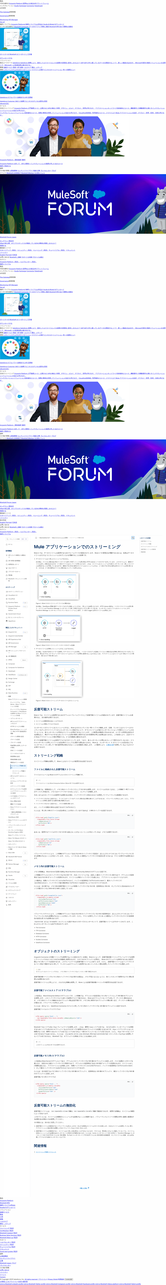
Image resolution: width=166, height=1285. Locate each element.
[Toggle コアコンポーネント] (9, 718)
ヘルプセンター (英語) (7, 1242)
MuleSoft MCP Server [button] (15, 857)
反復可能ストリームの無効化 (148, 549)
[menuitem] (83, 29)
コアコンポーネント (16, 718)
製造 (1, 1214)
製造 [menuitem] (14, 67)
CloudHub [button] (11, 599)
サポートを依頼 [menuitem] (27, 257)
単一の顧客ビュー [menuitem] (69, 70)
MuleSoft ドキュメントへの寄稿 (17, 580)
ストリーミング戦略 (146, 544)
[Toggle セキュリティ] (7, 844)
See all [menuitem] (2, 22)
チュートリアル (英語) (7, 1247)
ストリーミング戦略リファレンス (19, 772)
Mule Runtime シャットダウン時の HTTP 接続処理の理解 (18, 731)
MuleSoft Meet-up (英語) (9, 1238)
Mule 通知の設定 (15, 801)
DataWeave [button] (12, 674)
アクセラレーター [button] (13, 887)
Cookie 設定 (68, 1279)
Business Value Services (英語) (10, 1235)
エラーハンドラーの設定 (17, 786)
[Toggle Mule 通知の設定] (9, 801)
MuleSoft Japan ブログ (8, 1263)
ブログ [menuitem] (53, 171)
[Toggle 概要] (7, 696)
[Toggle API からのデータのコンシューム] (9, 776)
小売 (1, 1217)
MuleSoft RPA (5, 1203)
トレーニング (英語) (7, 1228)
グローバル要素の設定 (17, 736)
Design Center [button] (12, 678)
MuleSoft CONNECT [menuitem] (14, 173)
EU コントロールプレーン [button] (16, 617)
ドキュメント (70, 250)
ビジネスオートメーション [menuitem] (53, 70)
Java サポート (12, 568)
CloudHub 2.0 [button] (12, 595)
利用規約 (61, 1279)
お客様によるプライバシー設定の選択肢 (14, 1282)
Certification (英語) (6, 1231)
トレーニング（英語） (40, 250)
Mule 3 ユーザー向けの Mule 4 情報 (17, 848)
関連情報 (143, 552)
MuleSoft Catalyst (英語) (8, 1233)
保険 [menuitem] (21, 67)
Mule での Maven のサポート (17, 838)
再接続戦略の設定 (15, 759)
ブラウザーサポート (14, 571)
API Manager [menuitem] (13, 20)
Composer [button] (11, 664)
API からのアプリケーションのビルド (18, 722)
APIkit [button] (10, 660)
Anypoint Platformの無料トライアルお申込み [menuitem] (27, 24)
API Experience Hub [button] (14, 639)
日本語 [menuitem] (14, 255)
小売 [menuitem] (18, 67)
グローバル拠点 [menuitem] (38, 257)
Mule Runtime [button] (12, 693)
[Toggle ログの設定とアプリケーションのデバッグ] (9, 796)
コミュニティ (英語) (7, 1245)
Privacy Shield (53, 1279)
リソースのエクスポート (17, 753)
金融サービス (4, 1212)
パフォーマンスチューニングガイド (17, 826)
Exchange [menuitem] (22, 6)
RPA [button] (9, 868)
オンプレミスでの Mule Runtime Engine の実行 (15, 831)
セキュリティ (12, 844)
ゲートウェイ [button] (12, 894)
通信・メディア (5, 1224)
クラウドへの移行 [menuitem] (38, 70)
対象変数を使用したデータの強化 (18, 746)
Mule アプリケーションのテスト (18, 808)
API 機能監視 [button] (12, 656)
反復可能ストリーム (146, 541)
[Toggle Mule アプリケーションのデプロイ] (7, 820)
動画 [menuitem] (35, 171)
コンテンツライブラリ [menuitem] (25, 171)
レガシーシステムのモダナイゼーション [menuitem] (17, 70)
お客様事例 (4, 1256)
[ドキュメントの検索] (133, 537)
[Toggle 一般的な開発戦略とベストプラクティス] (9, 812)
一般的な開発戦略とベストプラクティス (18, 813)
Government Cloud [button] (14, 614)
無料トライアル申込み (7, 1205)
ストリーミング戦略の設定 (18, 767)
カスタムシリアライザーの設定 (18, 782)
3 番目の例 (110, 745)
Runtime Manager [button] (14, 872)
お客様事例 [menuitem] (13, 171)
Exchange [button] (11, 682)
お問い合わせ (4, 1270)
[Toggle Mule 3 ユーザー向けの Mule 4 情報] (7, 847)
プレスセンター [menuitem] (45, 171)
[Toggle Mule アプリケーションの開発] (7, 699)
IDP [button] (9, 686)
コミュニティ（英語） (25, 250)
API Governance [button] (13, 643)
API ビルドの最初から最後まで (17, 556)
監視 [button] (9, 905)
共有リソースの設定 (16, 750)
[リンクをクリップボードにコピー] (32, 708)
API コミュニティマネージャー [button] (17, 652)
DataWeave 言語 (13, 817)
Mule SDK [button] (11, 852)
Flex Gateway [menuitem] (5, 12)
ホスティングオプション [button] (15, 591)
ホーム (10, 544)
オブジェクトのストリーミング (149, 546)
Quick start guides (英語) (8, 1251)
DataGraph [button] (11, 671)
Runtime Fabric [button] (13, 602)
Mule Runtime (44, 537)
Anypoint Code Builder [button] (15, 636)
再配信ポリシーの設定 (17, 762)
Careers (2, 1277)
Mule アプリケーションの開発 (17, 699)
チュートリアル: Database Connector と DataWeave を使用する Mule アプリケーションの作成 (18, 712)
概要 (9, 696)
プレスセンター (5, 1265)
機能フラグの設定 (15, 804)
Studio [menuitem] (16, 6)
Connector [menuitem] (30, 6)
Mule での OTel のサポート (16, 841)
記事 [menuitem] (38, 171)
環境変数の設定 (15, 756)
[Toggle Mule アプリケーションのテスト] (9, 807)
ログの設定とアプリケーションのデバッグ (18, 797)
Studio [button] (10, 875)
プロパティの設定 (15, 742)
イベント (3, 1275)
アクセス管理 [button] (12, 883)
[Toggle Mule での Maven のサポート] (7, 838)
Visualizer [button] (11, 879)
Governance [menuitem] (4, 16)
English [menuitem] (6, 255)
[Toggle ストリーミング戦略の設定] (9, 765)
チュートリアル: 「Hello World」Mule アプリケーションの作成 (18, 704)
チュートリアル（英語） (57, 250)
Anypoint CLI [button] (12, 632)
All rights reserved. (31, 1279)
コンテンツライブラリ (7, 1258)
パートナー (4, 253)
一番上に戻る (83, 1188)
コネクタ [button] (11, 897)
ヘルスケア (4, 1221)
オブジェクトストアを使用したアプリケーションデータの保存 (18, 791)
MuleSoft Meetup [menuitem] (27, 173)
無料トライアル (5, 264)
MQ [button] (9, 689)
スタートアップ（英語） (8, 250)
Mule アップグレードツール (16, 835)
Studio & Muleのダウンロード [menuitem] (53, 24)
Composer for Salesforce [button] (16, 667)
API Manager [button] (12, 647)
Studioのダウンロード (7, 1207)
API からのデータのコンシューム (18, 777)
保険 (1, 1219)
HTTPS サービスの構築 (17, 726)
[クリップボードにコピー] (132, 815)
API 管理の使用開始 (14, 561)
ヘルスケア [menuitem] (27, 67)
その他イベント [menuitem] (39, 173)
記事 (1, 1261)
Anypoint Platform (6, 1201)
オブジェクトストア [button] (14, 890)
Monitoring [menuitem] (4, 20)
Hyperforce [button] (11, 621)
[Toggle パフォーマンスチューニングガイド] (7, 825)
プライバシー (42, 1279)
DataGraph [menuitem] (39, 6)
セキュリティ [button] (12, 901)
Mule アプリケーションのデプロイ (17, 821)
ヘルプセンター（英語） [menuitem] (28, 262)
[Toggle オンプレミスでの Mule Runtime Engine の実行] (7, 830)
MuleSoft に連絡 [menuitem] (15, 257)
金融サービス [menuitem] (8, 67)
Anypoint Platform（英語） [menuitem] (10, 262)
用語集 (10, 575)
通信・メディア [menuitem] (37, 67)
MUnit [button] (10, 860)
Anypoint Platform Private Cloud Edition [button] (14, 608)
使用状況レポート (13, 564)
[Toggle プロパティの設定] (9, 742)
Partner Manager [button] (13, 864)
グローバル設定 (15, 739)
